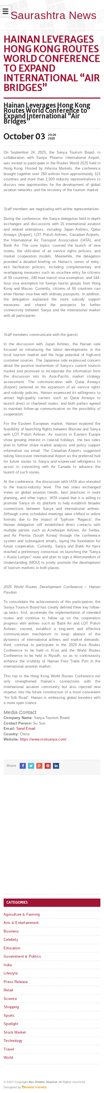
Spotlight (11, 1024)
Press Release (16, 982)
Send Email (25, 728)
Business (11, 931)
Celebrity (11, 939)
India (8, 965)
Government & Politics (22, 956)
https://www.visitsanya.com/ (43, 739)
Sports (9, 1015)
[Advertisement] (52, 839)
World (8, 1057)
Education (12, 948)
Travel (9, 1049)
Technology (13, 1041)
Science (10, 999)
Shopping (11, 1007)
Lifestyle (11, 973)
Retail (8, 990)
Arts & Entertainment (21, 923)
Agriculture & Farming (22, 914)
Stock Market (15, 1032)
